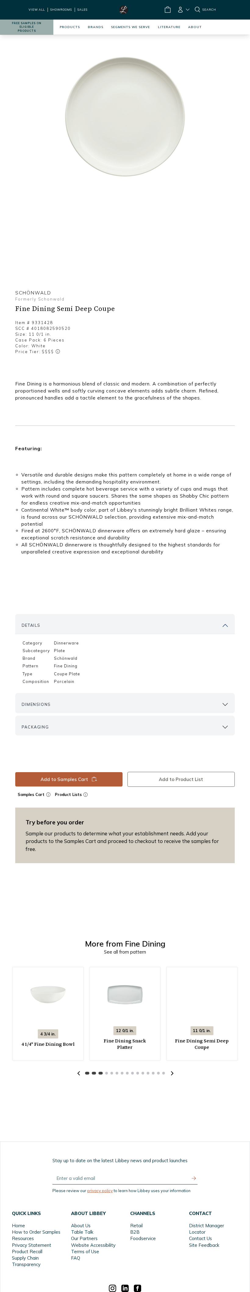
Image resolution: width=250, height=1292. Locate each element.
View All (37, 9)
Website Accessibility (93, 1245)
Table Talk (82, 1232)
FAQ (75, 1258)
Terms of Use (85, 1251)
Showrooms (61, 9)
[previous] (78, 1073)
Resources (23, 1238)
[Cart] (167, 10)
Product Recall (27, 1251)
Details (31, 625)
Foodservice (143, 1238)
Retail (136, 1225)
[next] (171, 1073)
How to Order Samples (36, 1232)
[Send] (194, 1178)
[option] (125, 116)
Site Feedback (204, 1245)
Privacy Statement (31, 1245)
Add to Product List (181, 779)
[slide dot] (87, 1073)
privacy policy (100, 1190)
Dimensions (36, 704)
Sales (82, 9)
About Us (81, 1225)
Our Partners (84, 1238)
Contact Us (200, 1238)
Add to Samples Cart (64, 779)
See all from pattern (125, 952)
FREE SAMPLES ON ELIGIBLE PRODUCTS (26, 27)
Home (18, 1225)
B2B (135, 1232)
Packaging (35, 726)
